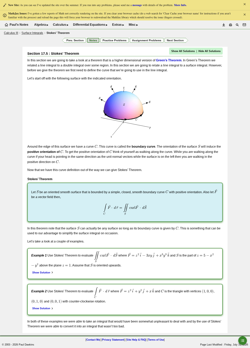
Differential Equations (90, 24)
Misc (133, 24)
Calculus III (11, 32)
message (137, 5)
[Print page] (231, 25)
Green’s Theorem (168, 60)
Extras (118, 24)
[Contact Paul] (244, 24)
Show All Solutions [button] (183, 51)
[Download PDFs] (224, 25)
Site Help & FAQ (136, 339)
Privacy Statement (113, 339)
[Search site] (237, 25)
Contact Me (93, 339)
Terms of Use (156, 339)
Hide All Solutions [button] (209, 51)
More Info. (180, 5)
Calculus (60, 24)
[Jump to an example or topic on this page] (242, 340)
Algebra (41, 24)
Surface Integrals (32, 32)
